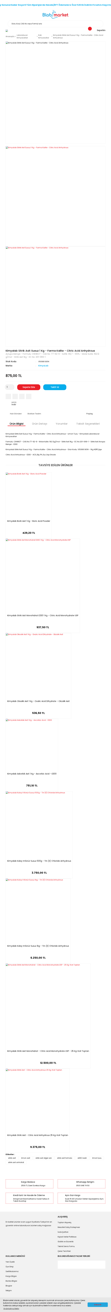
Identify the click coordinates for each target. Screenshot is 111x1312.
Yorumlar (62, 423)
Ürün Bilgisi (16, 423)
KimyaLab (43, 365)
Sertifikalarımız (12, 1271)
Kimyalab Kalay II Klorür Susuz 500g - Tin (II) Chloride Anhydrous (39, 861)
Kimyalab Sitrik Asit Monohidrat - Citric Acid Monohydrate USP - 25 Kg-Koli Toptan (48, 1051)
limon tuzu (96, 1158)
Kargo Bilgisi (11, 1276)
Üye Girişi (9, 1266)
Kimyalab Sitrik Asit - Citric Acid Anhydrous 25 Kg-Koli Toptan (37, 1135)
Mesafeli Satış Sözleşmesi (69, 1227)
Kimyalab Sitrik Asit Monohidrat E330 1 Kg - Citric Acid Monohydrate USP (42, 615)
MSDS (14, 403)
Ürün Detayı (39, 423)
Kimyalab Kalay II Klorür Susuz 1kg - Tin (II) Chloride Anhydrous (38, 946)
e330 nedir (82, 1158)
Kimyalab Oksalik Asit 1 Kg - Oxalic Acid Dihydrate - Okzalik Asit (38, 701)
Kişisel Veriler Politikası (67, 1237)
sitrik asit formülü (64, 1158)
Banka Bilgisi (11, 1281)
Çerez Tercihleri (64, 1251)
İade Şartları (63, 1232)
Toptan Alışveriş (64, 1222)
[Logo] (56, 14)
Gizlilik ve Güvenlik (65, 1241)
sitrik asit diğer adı (44, 1158)
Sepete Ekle (29, 387)
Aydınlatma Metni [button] (11, 1308)
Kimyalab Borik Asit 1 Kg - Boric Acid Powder (28, 521)
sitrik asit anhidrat (16, 1162)
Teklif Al (55, 387)
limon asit (25, 1158)
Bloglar (9, 1285)
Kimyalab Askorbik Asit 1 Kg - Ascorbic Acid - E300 (32, 774)
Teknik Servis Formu (66, 1246)
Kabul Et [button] (97, 1305)
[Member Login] (7, 30)
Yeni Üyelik (10, 1262)
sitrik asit (12, 1158)
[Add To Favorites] (28, 396)
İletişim (9, 1290)
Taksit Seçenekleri (88, 423)
